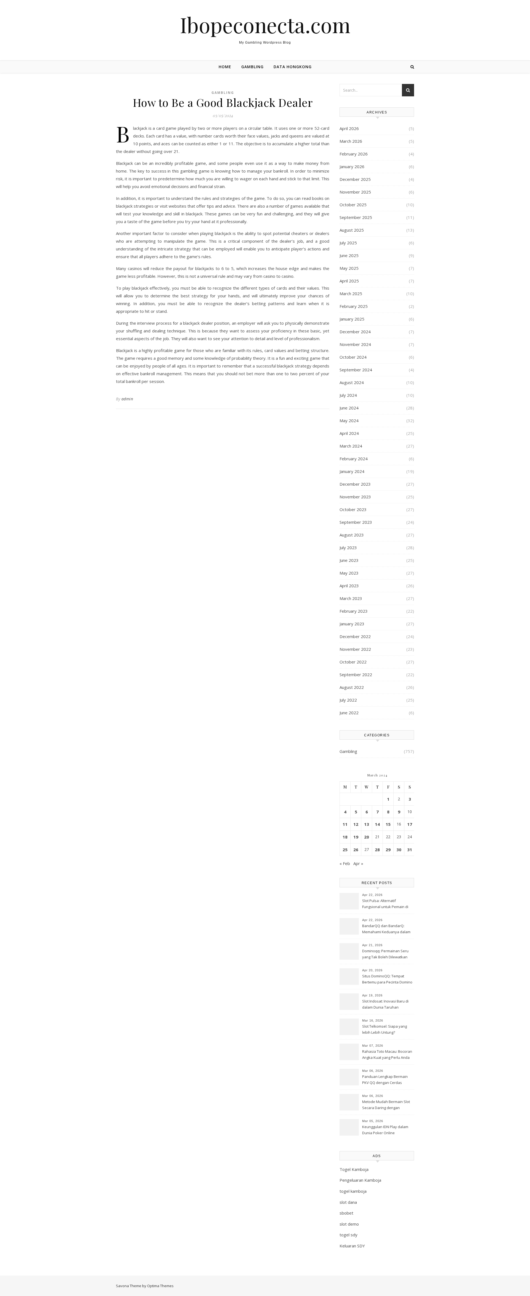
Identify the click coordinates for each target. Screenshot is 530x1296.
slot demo (349, 1224)
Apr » (358, 863)
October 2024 (353, 357)
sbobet (346, 1213)
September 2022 (356, 674)
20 (366, 837)
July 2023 (348, 547)
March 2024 (351, 446)
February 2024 (354, 458)
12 (355, 824)
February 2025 (354, 306)
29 (388, 849)
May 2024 (349, 420)
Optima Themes (160, 1285)
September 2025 (356, 217)
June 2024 (349, 408)
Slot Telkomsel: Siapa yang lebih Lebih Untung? (384, 1029)
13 (366, 824)
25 (345, 849)
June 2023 (349, 560)
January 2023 (352, 623)
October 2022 (353, 662)
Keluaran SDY (352, 1246)
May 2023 (349, 573)
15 (388, 824)
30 (398, 849)
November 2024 (355, 344)
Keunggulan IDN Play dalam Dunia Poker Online (385, 1129)
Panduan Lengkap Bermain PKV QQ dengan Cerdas (385, 1079)
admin (127, 398)
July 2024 (348, 395)
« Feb (345, 863)
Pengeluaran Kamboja (360, 1180)
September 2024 (356, 369)
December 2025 (355, 179)
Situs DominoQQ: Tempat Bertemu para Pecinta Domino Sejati (387, 980)
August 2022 (352, 687)
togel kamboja (353, 1191)
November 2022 (355, 649)
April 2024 (349, 433)
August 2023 (352, 535)
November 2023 (355, 496)
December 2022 (355, 636)
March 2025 (351, 293)
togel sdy (348, 1234)
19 (355, 837)
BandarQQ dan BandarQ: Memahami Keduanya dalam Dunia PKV (386, 929)
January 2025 (352, 319)
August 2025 (352, 230)
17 (409, 824)
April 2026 (349, 128)
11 (345, 824)
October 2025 (353, 204)
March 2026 (351, 141)
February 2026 (354, 154)
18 (345, 837)
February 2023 (354, 611)
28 (377, 849)
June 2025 (349, 255)
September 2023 (356, 522)
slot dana (348, 1202)
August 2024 (352, 382)
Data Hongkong (293, 66)
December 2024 (355, 331)
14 (377, 824)
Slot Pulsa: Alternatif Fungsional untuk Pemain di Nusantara (385, 904)
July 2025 (348, 242)
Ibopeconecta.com (265, 24)
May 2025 (349, 268)
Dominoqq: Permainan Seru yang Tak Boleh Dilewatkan (385, 953)
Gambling (252, 66)
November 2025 (355, 192)
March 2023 (351, 598)
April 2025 (349, 281)
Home (225, 66)
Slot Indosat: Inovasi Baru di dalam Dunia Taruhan (385, 1004)
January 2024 (352, 471)
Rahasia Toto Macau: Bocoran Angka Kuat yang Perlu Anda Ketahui (387, 1055)
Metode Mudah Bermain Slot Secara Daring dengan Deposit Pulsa (386, 1105)
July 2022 (348, 700)
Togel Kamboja (354, 1169)
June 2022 (349, 712)
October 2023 (353, 509)
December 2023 (355, 484)
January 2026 (352, 166)
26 (355, 849)
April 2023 (349, 585)
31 (409, 849)
